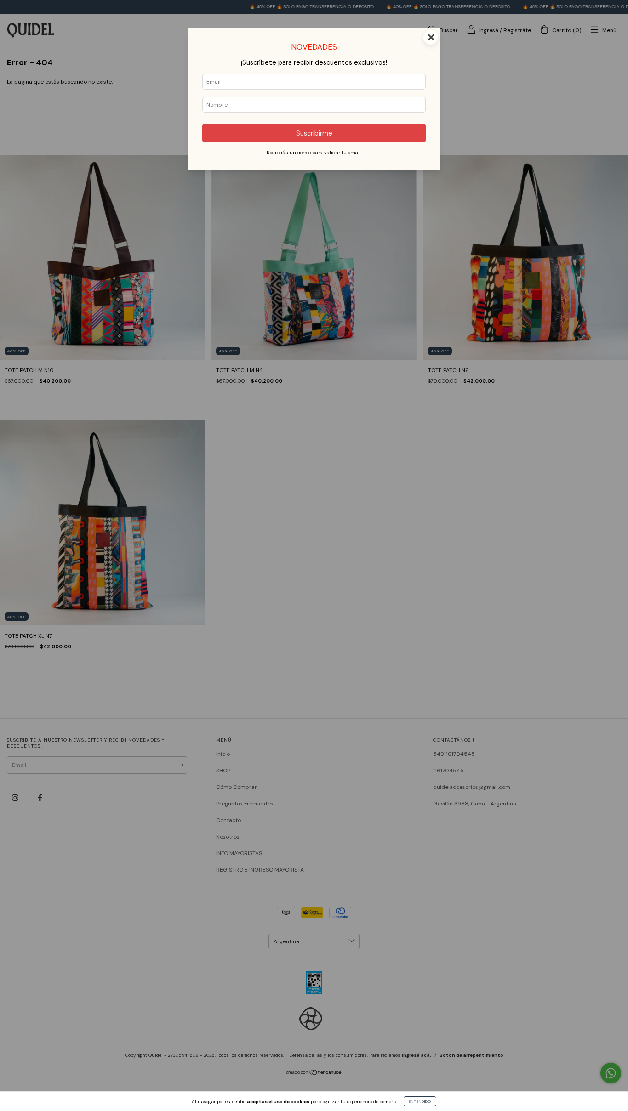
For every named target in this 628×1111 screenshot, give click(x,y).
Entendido (420, 1101)
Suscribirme (314, 133)
